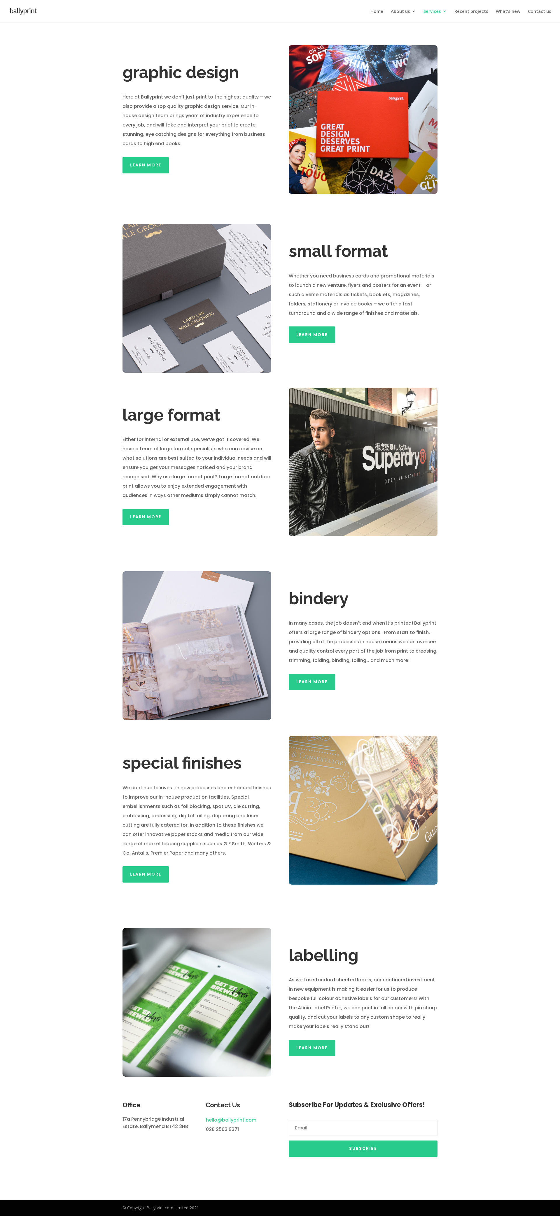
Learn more (145, 165)
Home (376, 11)
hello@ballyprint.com (231, 1120)
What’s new (508, 11)
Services (432, 11)
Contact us (539, 11)
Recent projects (471, 11)
